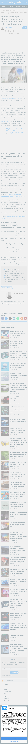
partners (10, 712)
